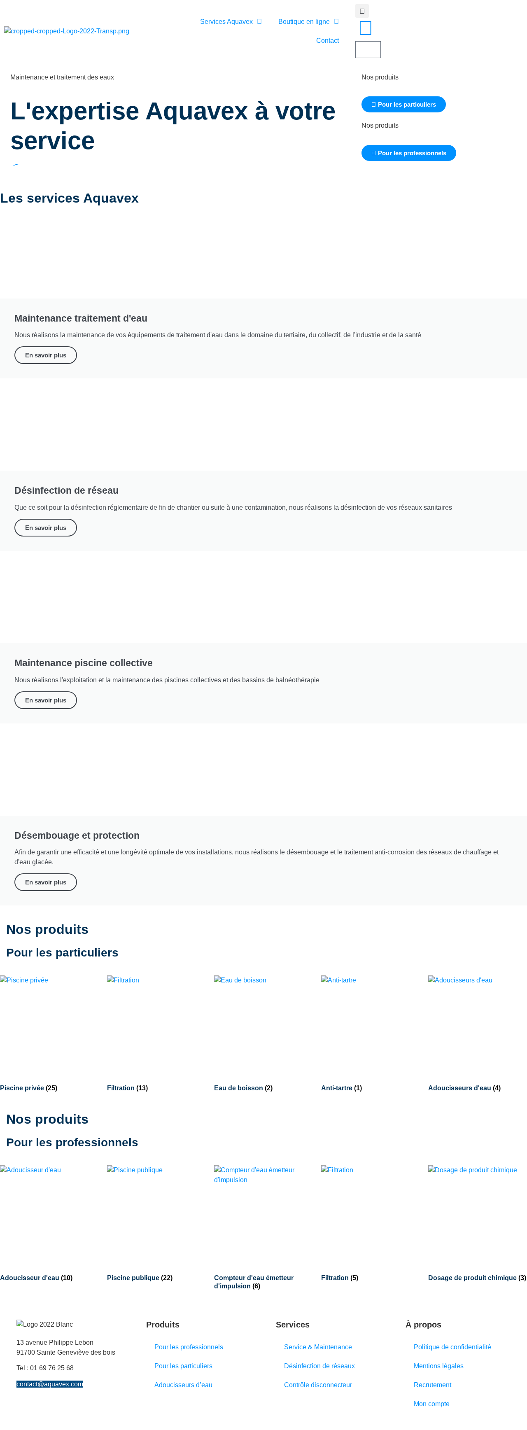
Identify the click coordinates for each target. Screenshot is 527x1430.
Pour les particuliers (183, 1365)
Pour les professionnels (188, 1347)
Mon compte (432, 1403)
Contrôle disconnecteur (318, 1384)
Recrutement (432, 1384)
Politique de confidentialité (452, 1347)
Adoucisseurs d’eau (183, 1384)
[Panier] (368, 49)
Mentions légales (439, 1365)
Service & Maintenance (318, 1347)
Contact (327, 40)
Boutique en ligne (304, 21)
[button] (362, 11)
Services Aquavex (226, 21)
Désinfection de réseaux (319, 1365)
